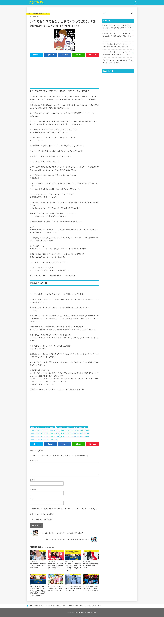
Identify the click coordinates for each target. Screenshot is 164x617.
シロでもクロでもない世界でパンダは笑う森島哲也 (45, 433)
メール (33, 489)
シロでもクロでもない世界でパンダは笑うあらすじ (45, 430)
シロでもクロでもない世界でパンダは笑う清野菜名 (75, 436)
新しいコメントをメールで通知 (42, 514)
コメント (34, 461)
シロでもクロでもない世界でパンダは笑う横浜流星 (45, 436)
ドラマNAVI (36, 2)
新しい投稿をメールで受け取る (42, 519)
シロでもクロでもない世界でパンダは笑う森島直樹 (75, 433)
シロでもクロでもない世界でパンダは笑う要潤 (44, 439)
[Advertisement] (64, 71)
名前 (32, 480)
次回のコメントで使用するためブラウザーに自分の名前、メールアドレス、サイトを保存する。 (65, 509)
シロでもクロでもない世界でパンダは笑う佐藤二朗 (75, 430)
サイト (32, 499)
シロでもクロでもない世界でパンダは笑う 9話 (70, 427)
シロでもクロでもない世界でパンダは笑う (38, 13)
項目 (86, 427)
